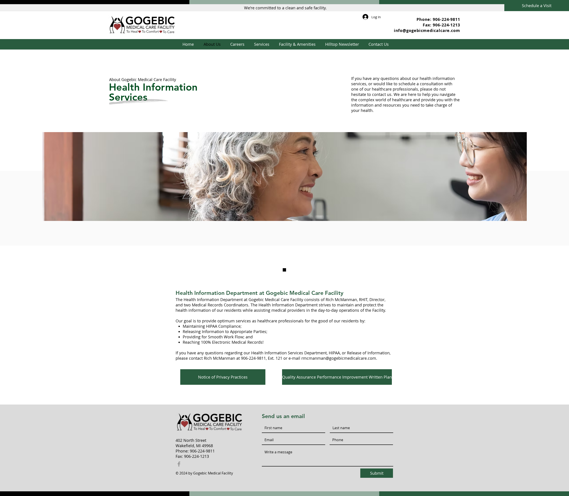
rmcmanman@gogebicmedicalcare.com (338, 358)
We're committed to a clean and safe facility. (285, 7)
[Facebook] (179, 464)
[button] (261, 44)
